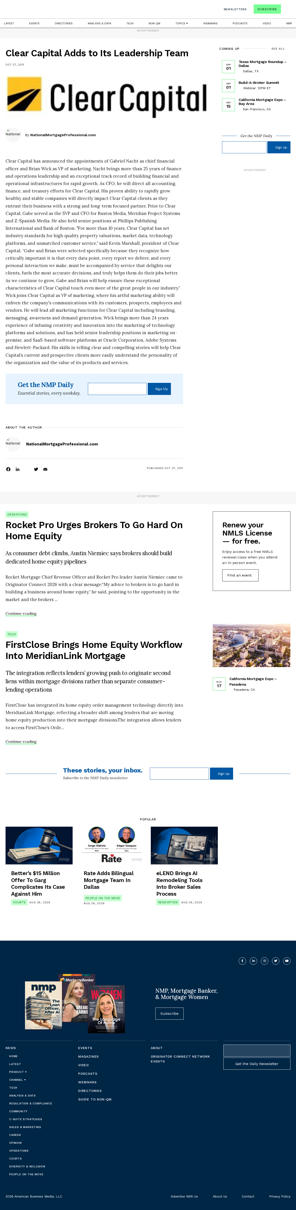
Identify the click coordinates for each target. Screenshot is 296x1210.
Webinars (210, 23)
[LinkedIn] (17, 469)
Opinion (15, 1142)
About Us (220, 1196)
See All (278, 48)
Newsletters (235, 9)
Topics (181, 23)
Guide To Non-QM (95, 1099)
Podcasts (240, 23)
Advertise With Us (184, 1196)
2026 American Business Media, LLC (34, 1196)
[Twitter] (36, 469)
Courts (19, 902)
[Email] (45, 469)
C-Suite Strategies (25, 1119)
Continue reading (21, 613)
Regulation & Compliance (30, 1103)
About (157, 1048)
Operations (17, 514)
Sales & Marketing (25, 1127)
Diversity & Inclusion (27, 1166)
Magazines (88, 1056)
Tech (129, 23)
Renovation (168, 902)
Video (267, 23)
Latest (9, 23)
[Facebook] (8, 469)
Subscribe (267, 9)
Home (13, 1056)
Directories (64, 23)
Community (18, 1111)
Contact (248, 1196)
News (11, 1048)
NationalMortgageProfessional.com (63, 135)
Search (286, 10)
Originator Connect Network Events (180, 1059)
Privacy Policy (279, 1196)
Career (15, 1135)
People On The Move (103, 898)
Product (17, 1072)
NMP (289, 23)
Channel (16, 1079)
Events (34, 23)
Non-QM (154, 23)
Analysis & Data (99, 23)
